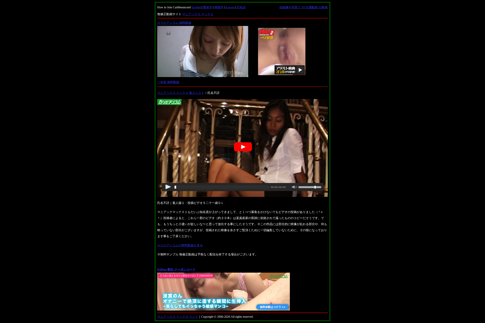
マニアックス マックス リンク (177, 316)
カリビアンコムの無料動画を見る (180, 245)
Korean (229, 7)
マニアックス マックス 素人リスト (180, 92)
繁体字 (207, 7)
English (196, 7)
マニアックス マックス (197, 14)
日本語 (241, 7)
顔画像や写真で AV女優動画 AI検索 (303, 7)
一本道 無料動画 (168, 82)
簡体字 (218, 7)
